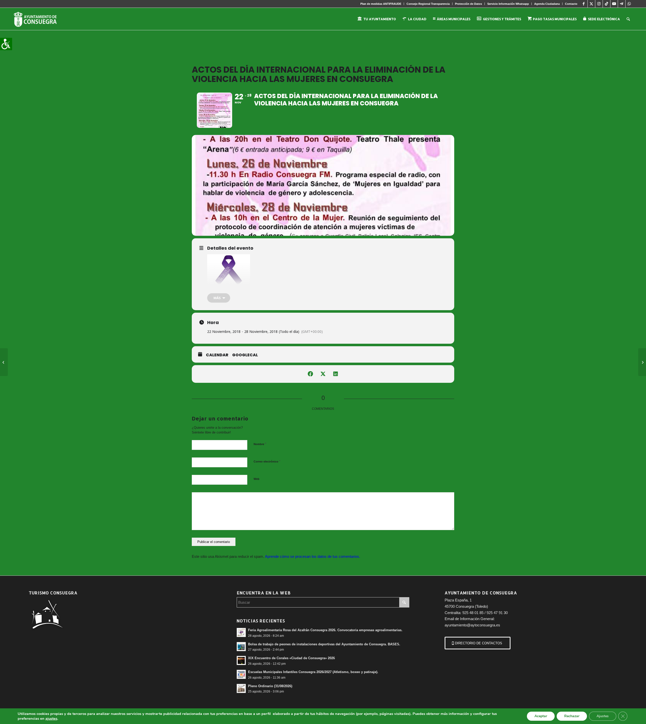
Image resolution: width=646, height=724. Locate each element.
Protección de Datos (468, 3)
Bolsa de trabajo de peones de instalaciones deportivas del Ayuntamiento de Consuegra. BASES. (324, 644)
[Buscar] (628, 19)
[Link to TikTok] (606, 4)
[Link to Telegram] (621, 4)
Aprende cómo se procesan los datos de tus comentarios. (312, 556)
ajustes (51, 718)
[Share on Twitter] (323, 374)
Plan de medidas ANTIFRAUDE (380, 3)
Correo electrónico (267, 461)
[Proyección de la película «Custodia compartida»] (642, 362)
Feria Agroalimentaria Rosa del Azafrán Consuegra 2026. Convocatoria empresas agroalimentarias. (325, 630)
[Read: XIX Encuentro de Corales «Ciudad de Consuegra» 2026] (241, 660)
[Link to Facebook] (583, 4)
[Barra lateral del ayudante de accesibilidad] (6, 44)
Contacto (571, 3)
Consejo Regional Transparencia (428, 3)
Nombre (260, 444)
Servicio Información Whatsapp (508, 3)
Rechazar (571, 716)
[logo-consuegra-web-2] (39, 19)
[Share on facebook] (310, 374)
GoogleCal (245, 355)
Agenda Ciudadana (547, 3)
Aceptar (540, 716)
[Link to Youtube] (614, 4)
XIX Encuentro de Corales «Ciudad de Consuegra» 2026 (291, 658)
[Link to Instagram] (599, 4)
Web (256, 478)
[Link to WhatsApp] (629, 4)
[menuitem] (381, 4)
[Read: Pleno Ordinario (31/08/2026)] (241, 688)
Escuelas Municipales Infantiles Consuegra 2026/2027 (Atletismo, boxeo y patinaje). (313, 672)
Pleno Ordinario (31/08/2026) (270, 686)
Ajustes (603, 716)
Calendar (217, 355)
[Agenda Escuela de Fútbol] (4, 362)
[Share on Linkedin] (335, 374)
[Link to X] (591, 4)
